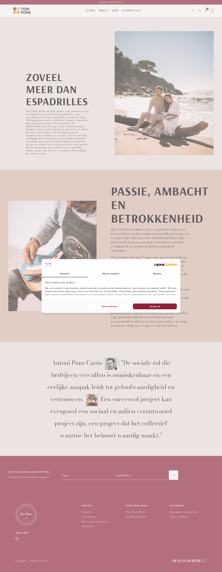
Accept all (155, 306)
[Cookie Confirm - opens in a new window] (165, 264)
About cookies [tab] (110, 273)
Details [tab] (157, 273)
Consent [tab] (65, 273)
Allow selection (109, 306)
